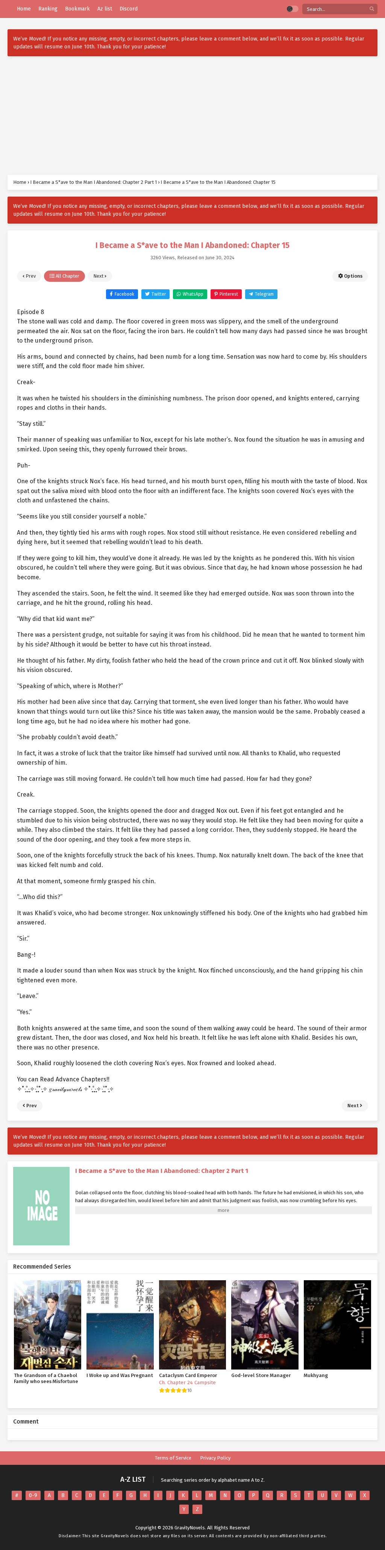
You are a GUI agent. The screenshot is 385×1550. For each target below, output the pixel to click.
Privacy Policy (215, 1458)
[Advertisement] (192, 115)
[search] (372, 9)
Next (99, 276)
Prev (30, 276)
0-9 (33, 1495)
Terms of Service (173, 1458)
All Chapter (67, 276)
